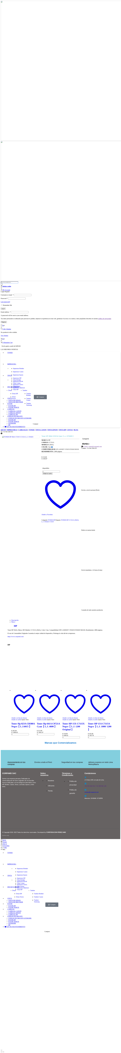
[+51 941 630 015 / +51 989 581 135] (85, 784)
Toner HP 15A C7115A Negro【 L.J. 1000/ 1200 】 (99, 726)
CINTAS (70, 430)
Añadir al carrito (47, 473)
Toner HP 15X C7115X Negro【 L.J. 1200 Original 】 (73, 726)
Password (4, 298)
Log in (3, 308)
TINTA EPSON (52, 430)
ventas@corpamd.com (92, 792)
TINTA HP (62, 430)
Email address (6, 312)
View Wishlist (4, 335)
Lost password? (5, 302)
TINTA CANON (41, 430)
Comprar (35, 424)
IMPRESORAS (12, 430)
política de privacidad (104, 318)
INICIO (3, 430)
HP (9, 425)
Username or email (7, 295)
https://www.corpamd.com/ (16, 636)
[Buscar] (1, 284)
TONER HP (51, 520)
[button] (83, 444)
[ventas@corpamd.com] (85, 790)
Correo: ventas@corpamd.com (92, 446)
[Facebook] (1, 433)
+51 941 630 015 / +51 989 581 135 (95, 786)
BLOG (76, 430)
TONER (31, 430)
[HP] (24, 658)
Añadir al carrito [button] (16, 719)
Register (4, 322)
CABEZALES (23, 430)
